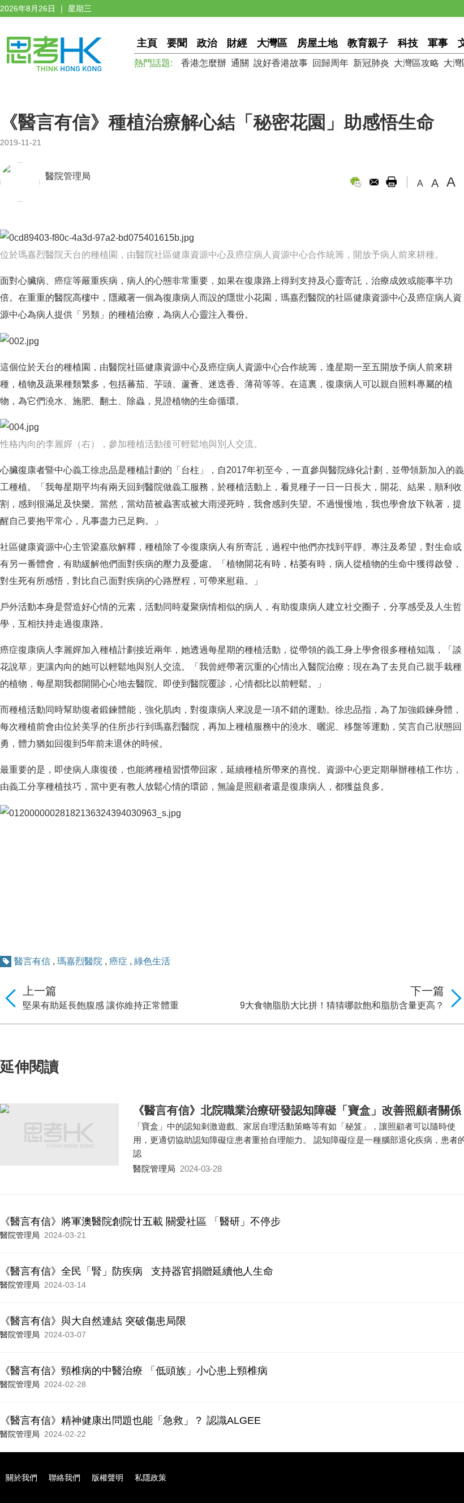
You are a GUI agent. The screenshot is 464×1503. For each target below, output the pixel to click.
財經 (237, 43)
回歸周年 (330, 63)
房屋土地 (317, 43)
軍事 (438, 43)
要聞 (177, 43)
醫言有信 (32, 961)
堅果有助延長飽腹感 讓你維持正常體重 (101, 1005)
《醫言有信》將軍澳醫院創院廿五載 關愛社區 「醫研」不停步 (140, 1221)
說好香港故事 (281, 63)
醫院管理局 (68, 176)
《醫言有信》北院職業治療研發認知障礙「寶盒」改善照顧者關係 (297, 1110)
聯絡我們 (64, 1477)
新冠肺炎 (371, 63)
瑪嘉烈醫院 (79, 961)
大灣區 (272, 43)
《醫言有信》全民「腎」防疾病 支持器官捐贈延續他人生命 (136, 1271)
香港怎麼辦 (203, 63)
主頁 (147, 43)
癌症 (118, 961)
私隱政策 (150, 1477)
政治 (207, 43)
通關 (240, 63)
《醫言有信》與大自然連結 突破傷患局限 (93, 1321)
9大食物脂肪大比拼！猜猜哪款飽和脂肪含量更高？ (342, 1005)
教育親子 (367, 43)
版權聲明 (107, 1477)
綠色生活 (152, 961)
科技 (408, 43)
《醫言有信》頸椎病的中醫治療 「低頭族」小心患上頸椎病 (134, 1370)
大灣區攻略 (416, 63)
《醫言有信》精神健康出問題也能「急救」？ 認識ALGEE (130, 1420)
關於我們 (21, 1477)
